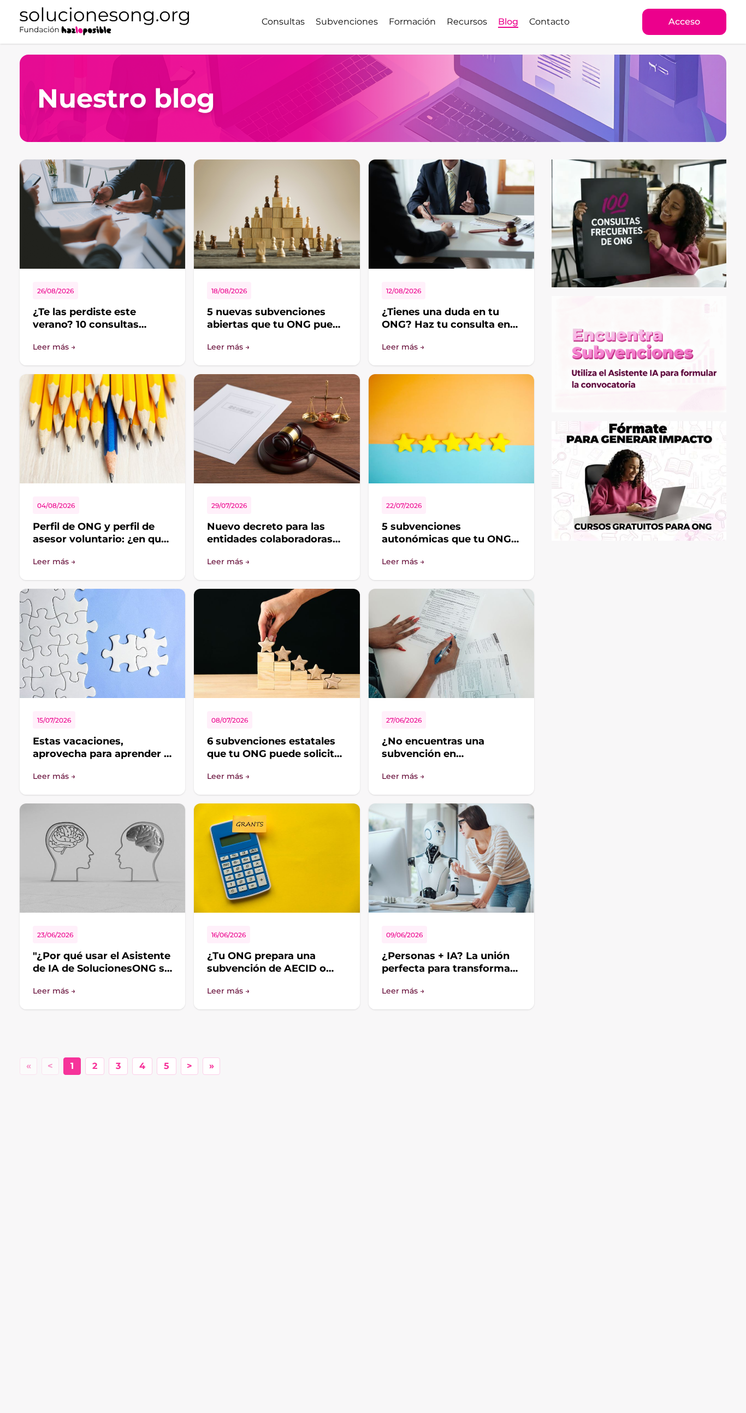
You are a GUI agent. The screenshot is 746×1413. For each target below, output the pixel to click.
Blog (508, 21)
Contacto (549, 21)
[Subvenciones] (639, 354)
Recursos (467, 21)
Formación (412, 21)
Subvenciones (347, 21)
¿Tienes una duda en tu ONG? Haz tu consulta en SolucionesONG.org (446, 324)
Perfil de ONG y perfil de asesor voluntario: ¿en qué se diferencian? (100, 539)
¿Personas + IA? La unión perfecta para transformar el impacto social (448, 968)
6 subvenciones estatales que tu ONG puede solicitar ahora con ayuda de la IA (276, 753)
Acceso (684, 21)
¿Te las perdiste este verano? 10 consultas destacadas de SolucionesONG (86, 330)
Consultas (283, 21)
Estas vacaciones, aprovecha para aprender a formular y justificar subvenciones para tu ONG (101, 759)
